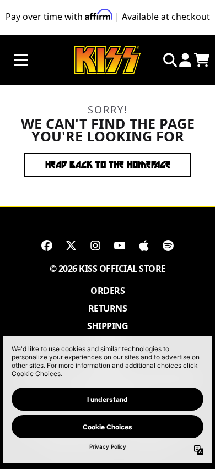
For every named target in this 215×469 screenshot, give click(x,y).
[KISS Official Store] (107, 60)
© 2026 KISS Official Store (108, 269)
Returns (107, 308)
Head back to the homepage (107, 165)
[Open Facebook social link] (47, 245)
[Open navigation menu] (21, 60)
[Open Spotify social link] (168, 245)
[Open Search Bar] (169, 60)
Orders (107, 291)
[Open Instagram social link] (95, 245)
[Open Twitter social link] (71, 245)
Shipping (107, 326)
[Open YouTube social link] (120, 245)
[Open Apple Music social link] (144, 245)
